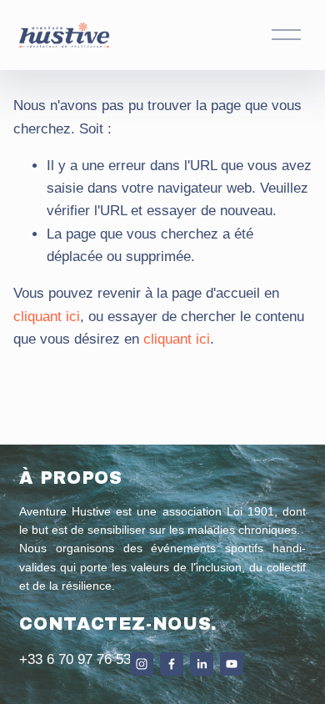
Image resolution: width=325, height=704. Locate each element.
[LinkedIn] (201, 664)
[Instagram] (141, 664)
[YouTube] (231, 664)
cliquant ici (46, 316)
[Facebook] (171, 664)
